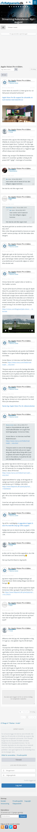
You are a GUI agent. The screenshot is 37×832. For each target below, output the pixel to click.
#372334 (32, 635)
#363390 (32, 176)
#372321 (32, 575)
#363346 (32, 137)
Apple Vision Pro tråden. (12, 66)
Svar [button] (4, 75)
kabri (11, 605)
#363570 (32, 279)
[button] (21, 717)
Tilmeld (19, 760)
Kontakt (3, 801)
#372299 (32, 421)
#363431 (32, 204)
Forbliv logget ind (29, 780)
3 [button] (29, 717)
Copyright (27, 801)
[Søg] (16, 69)
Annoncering (5, 804)
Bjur (7, 179)
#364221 (32, 348)
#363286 (32, 88)
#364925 (32, 394)
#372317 (32, 550)
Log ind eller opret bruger (19, 34)
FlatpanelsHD (17, 804)
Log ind (19, 785)
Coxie (11, 132)
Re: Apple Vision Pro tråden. (19, 80)
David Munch (13, 171)
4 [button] (32, 717)
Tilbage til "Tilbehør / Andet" (11, 723)
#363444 (32, 251)
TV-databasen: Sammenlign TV (18, 14)
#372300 (32, 520)
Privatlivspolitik (22, 755)
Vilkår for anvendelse (8, 755)
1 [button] (24, 717)
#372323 (32, 610)
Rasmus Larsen (14, 83)
